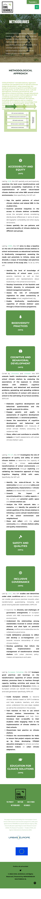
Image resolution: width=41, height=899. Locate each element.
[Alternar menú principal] (37, 7)
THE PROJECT (10, 802)
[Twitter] (20, 870)
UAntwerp (15, 373)
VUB (9, 181)
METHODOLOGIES (15, 805)
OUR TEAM (20, 802)
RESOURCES (27, 805)
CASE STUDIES (31, 802)
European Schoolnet (16, 672)
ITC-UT (10, 455)
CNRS (10, 246)
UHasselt (27, 373)
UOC (10, 594)
